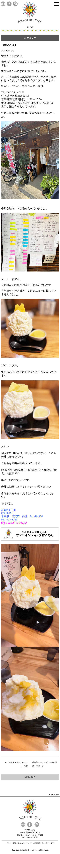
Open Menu (56, 4)
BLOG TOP (30, 777)
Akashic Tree (26, 850)
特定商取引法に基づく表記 (43, 843)
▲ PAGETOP (53, 794)
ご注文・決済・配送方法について (19, 843)
